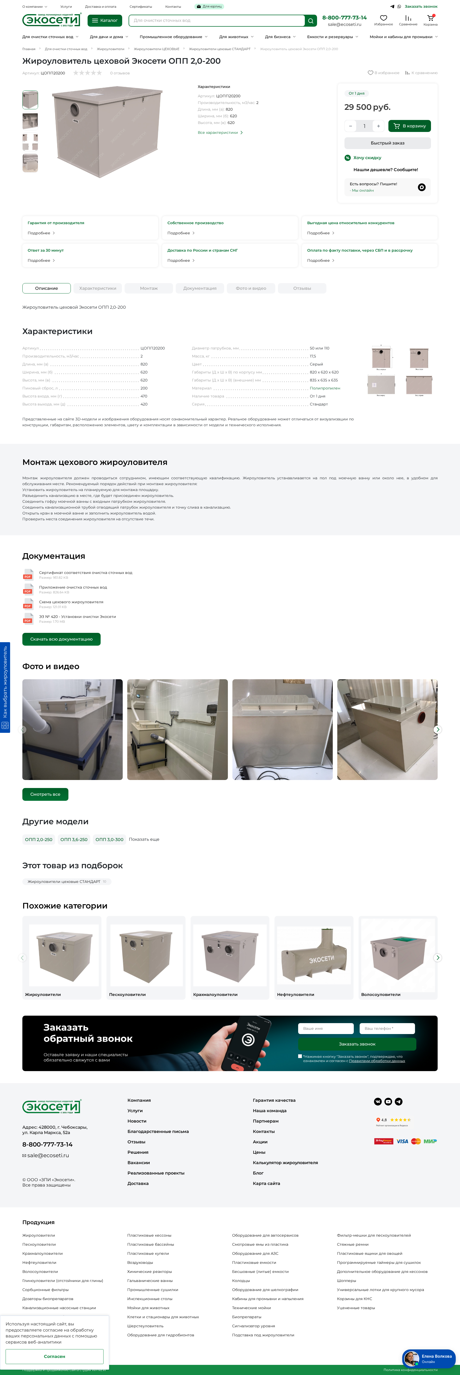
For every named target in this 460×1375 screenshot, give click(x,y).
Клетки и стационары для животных (163, 1316)
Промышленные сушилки (152, 1289)
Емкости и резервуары (330, 37)
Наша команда (270, 1110)
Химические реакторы (149, 1271)
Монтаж (149, 288)
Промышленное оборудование (171, 37)
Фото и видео (251, 288)
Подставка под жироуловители (263, 1335)
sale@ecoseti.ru (345, 24)
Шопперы (346, 1280)
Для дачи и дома (106, 37)
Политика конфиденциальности (411, 1370)
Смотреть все (45, 794)
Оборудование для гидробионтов (160, 1335)
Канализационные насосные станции (59, 1307)
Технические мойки (251, 1307)
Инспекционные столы (149, 1298)
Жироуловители (38, 1235)
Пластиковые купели (148, 1253)
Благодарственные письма (158, 1131)
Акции (260, 1141)
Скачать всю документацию (61, 639)
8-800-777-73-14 (344, 17)
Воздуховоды (140, 1262)
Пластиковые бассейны (150, 1244)
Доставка (138, 1183)
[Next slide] (438, 730)
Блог (258, 1173)
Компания (139, 1100)
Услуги (66, 7)
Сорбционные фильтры (45, 1289)
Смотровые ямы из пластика (260, 1244)
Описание (46, 288)
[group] (61, 958)
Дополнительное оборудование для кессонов (382, 1271)
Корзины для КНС (354, 1298)
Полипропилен (325, 388)
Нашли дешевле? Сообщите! (386, 169)
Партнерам (266, 1121)
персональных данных (46, 1335)
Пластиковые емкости (254, 1262)
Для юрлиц (212, 6)
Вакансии (139, 1162)
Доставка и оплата (100, 7)
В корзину (414, 125)
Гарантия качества (274, 1100)
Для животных (233, 37)
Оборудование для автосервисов (265, 1235)
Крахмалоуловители (42, 1253)
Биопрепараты (246, 1316)
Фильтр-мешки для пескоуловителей (374, 1235)
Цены (259, 1152)
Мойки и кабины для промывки (401, 37)
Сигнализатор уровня (253, 1326)
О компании (32, 7)
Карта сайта (266, 1183)
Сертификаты (141, 7)
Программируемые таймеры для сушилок (379, 1262)
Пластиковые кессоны (149, 1235)
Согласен (54, 1356)
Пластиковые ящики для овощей (369, 1253)
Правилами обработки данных (377, 1061)
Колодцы (241, 1280)
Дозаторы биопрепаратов (47, 1298)
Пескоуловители (39, 1244)
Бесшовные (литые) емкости (260, 1271)
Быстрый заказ (388, 143)
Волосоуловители (40, 1271)
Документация (200, 288)
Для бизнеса (277, 37)
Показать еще (144, 839)
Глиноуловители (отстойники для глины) (62, 1280)
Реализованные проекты (156, 1173)
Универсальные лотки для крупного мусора (380, 1289)
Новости (137, 1121)
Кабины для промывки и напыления (267, 1298)
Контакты (173, 7)
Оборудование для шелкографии (265, 1289)
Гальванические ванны (150, 1280)
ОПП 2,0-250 (38, 839)
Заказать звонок (421, 6)
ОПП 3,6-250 (74, 839)
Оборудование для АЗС (255, 1253)
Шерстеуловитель (145, 1326)
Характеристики (97, 288)
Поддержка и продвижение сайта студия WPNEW (64, 1370)
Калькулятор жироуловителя (285, 1162)
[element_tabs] (46, 288)
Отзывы (302, 288)
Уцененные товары (356, 1307)
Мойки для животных (148, 1307)
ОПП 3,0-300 (110, 839)
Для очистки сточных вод (47, 37)
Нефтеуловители (39, 1262)
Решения (138, 1152)
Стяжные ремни (353, 1244)
